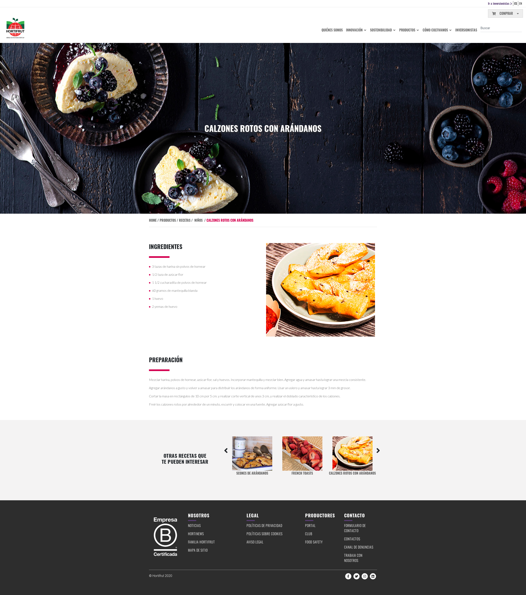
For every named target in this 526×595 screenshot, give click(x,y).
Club (308, 533)
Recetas (184, 220)
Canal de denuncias (358, 547)
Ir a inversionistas (499, 3)
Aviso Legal (255, 542)
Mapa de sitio (198, 550)
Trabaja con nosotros (353, 558)
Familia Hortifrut (201, 542)
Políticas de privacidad (264, 525)
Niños (198, 220)
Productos (407, 30)
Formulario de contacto (355, 528)
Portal (310, 525)
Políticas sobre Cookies (265, 533)
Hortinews (196, 533)
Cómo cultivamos (436, 30)
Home (153, 220)
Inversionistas (466, 30)
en (520, 3)
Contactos (352, 538)
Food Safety (314, 542)
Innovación (354, 30)
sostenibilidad (381, 30)
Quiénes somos (332, 30)
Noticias (194, 525)
